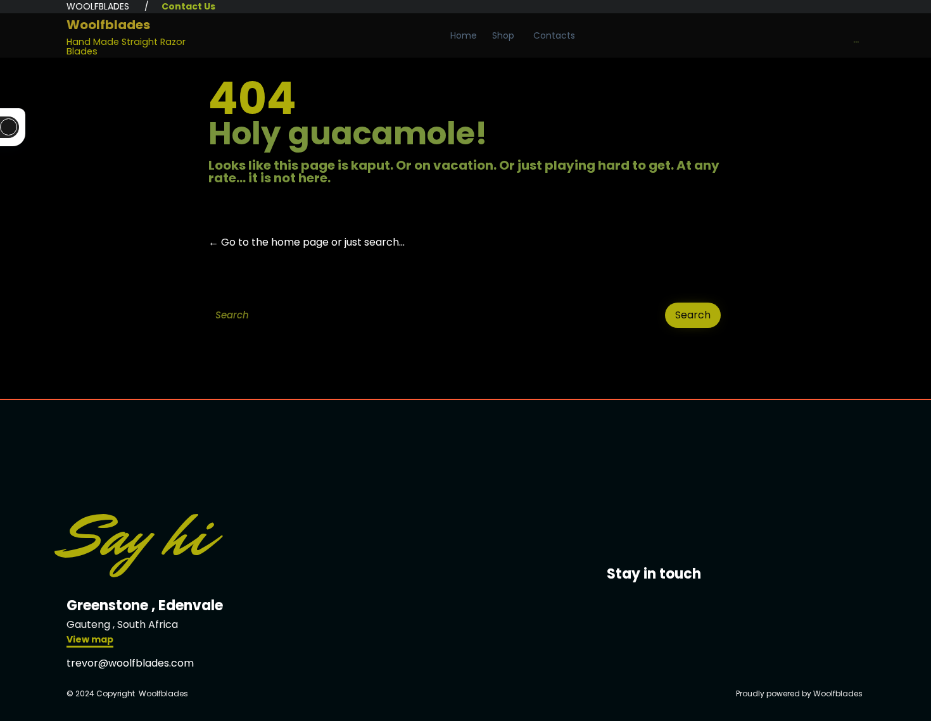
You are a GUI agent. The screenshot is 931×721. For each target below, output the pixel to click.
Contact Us (188, 6)
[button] (89, 641)
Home (463, 35)
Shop (503, 35)
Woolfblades (108, 25)
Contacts (554, 35)
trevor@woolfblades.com (130, 663)
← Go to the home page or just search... (306, 242)
